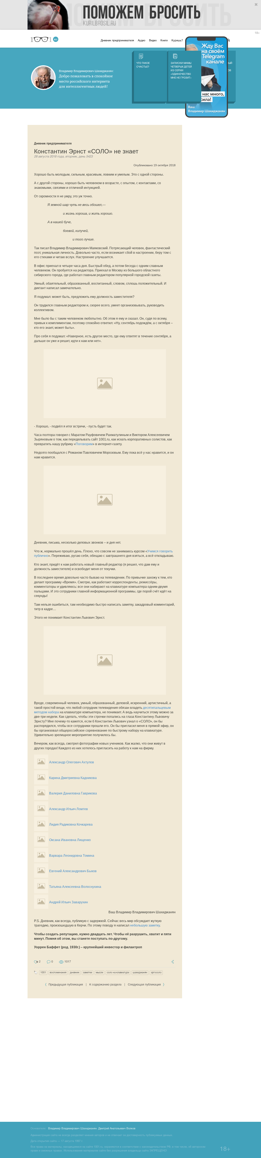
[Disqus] (105, 1059)
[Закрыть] (256, 4)
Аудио (141, 40)
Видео (153, 40)
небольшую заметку (145, 925)
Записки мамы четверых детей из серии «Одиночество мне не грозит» (181, 70)
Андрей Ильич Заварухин (68, 902)
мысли (99, 972)
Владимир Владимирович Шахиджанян (72, 1128)
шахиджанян (140, 972)
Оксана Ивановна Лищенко (70, 840)
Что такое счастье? (143, 65)
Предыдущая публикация (66, 984)
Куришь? (177, 40)
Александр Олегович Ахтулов (71, 762)
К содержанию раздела (105, 984)
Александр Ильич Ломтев (68, 809)
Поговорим (84, 444)
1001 (43, 972)
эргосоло (156, 972)
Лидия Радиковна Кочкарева (71, 824)
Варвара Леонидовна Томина (71, 855)
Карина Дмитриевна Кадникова (73, 778)
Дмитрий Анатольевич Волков (116, 1128)
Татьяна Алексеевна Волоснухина (75, 886)
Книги (164, 40)
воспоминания (58, 972)
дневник (74, 972)
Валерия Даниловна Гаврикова (73, 793)
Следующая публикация (145, 984)
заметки (87, 972)
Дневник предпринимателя (117, 40)
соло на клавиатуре (118, 972)
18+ (257, 33)
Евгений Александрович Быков (73, 871)
